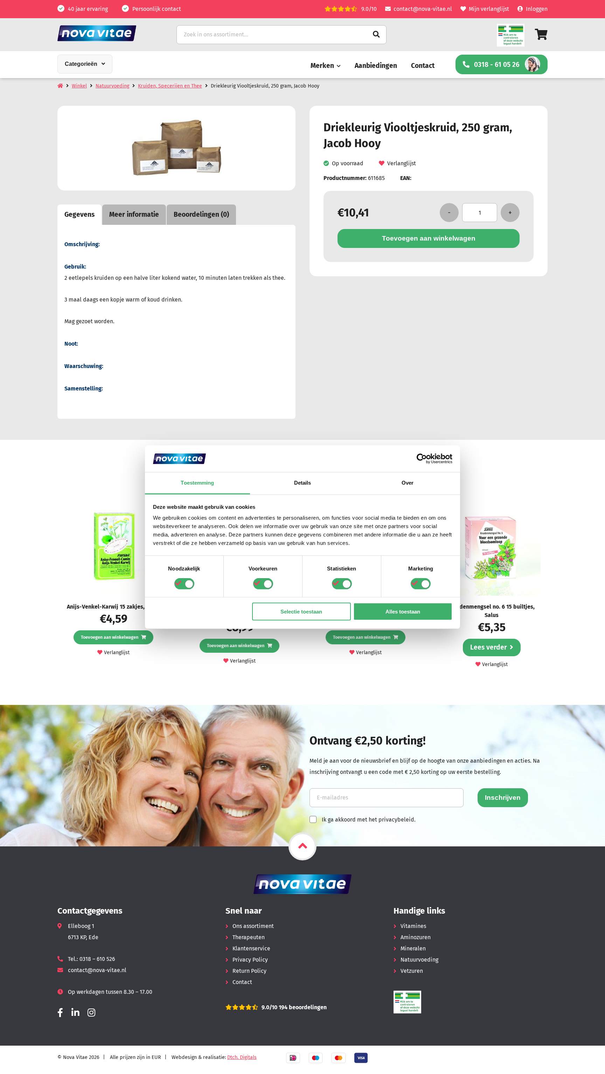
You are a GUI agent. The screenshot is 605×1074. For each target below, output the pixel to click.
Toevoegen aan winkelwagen (428, 238)
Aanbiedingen (376, 66)
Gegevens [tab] (79, 214)
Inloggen (537, 9)
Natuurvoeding (112, 86)
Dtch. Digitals (242, 1057)
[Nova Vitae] (106, 33)
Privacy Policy (250, 959)
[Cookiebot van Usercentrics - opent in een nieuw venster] (421, 458)
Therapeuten (248, 937)
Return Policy (249, 971)
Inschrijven (503, 797)
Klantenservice (251, 948)
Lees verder (488, 647)
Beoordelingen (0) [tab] (201, 214)
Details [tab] (302, 483)
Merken (322, 66)
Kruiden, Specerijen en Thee (170, 86)
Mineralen (413, 948)
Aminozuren (416, 937)
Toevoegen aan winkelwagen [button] (109, 637)
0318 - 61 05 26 (496, 65)
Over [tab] (407, 483)
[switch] (263, 583)
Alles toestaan (402, 612)
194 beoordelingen (302, 1007)
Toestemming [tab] (197, 483)
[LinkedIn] (75, 1012)
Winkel (79, 86)
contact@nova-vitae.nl (423, 9)
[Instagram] (91, 1012)
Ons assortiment (253, 926)
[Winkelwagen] (541, 34)
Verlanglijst (401, 163)
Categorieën (81, 64)
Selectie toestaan (301, 612)
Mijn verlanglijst (489, 9)
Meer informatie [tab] (134, 214)
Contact (422, 66)
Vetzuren (412, 971)
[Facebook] (60, 1012)
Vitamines (413, 926)
